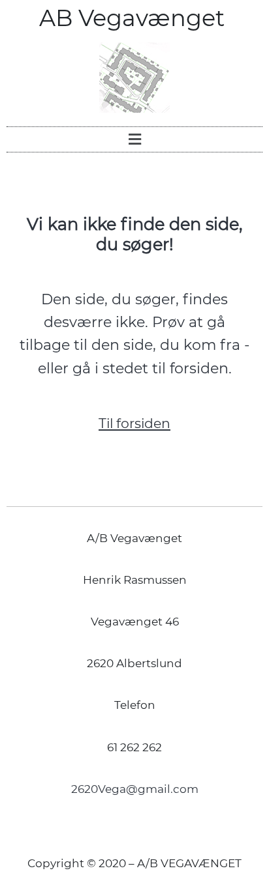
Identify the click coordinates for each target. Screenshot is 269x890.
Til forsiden (134, 423)
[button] (134, 139)
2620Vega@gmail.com (134, 789)
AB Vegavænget (134, 18)
